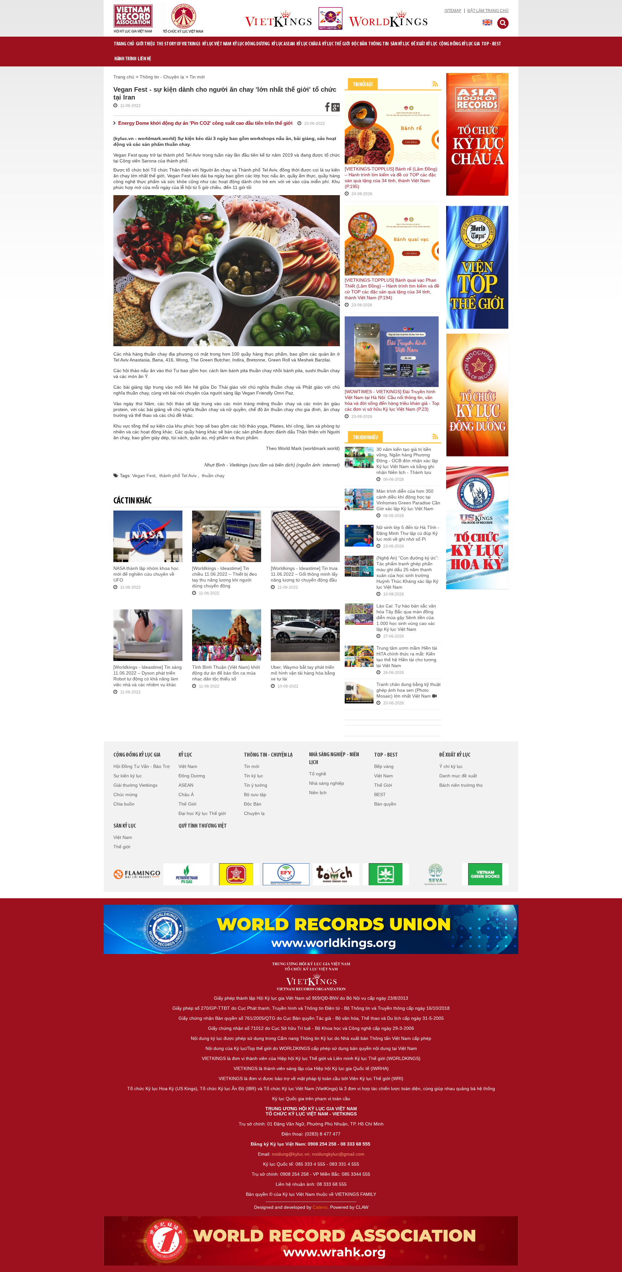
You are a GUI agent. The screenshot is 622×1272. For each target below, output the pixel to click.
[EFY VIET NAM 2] (286, 873)
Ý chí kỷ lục (451, 766)
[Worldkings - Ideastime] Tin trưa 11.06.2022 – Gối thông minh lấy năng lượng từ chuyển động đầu (304, 574)
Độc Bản (359, 44)
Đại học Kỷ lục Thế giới (202, 813)
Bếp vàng (384, 766)
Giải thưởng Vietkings (135, 785)
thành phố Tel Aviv (178, 475)
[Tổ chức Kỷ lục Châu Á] (477, 133)
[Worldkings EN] (311, 1241)
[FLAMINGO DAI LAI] (136, 873)
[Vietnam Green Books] (386, 873)
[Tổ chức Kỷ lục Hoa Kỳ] (477, 527)
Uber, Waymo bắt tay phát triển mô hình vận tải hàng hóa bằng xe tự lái (303, 673)
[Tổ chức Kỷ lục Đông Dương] (477, 394)
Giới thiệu (145, 44)
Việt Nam (188, 766)
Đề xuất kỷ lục (424, 44)
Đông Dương (192, 775)
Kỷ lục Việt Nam (216, 44)
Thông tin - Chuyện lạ (162, 76)
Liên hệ (144, 59)
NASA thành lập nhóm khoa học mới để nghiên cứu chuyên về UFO (146, 574)
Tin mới (197, 76)
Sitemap (452, 10)
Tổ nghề (317, 773)
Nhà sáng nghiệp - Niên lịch (334, 759)
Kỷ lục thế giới (336, 44)
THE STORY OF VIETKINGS (178, 44)
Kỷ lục (185, 755)
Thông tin (378, 44)
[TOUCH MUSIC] (336, 873)
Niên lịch (318, 792)
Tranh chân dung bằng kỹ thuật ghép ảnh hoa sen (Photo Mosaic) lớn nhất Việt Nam (408, 690)
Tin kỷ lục (253, 775)
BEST (380, 794)
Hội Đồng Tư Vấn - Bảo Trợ (141, 766)
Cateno (320, 1207)
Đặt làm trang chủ (488, 10)
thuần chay (213, 475)
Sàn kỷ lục (399, 44)
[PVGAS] (186, 873)
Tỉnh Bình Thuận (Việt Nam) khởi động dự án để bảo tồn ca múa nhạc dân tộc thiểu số (226, 673)
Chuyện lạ (254, 813)
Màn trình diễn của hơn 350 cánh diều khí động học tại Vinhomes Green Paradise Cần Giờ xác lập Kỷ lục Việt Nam (408, 500)
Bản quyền (385, 804)
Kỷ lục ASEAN (283, 44)
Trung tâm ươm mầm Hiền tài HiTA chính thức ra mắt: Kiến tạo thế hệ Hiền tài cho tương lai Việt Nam (406, 656)
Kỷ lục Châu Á (308, 44)
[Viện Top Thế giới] (477, 266)
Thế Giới (187, 804)
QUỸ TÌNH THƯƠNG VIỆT (203, 826)
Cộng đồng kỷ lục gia (459, 44)
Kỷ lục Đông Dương (251, 44)
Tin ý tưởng (255, 785)
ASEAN (186, 785)
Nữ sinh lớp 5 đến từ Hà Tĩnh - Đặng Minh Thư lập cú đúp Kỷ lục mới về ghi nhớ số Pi (407, 533)
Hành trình (125, 59)
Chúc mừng (125, 794)
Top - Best (491, 44)
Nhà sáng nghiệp (326, 783)
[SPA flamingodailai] (435, 873)
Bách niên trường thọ (461, 785)
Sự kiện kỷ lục (127, 775)
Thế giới (121, 846)
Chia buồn (123, 804)
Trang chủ (124, 44)
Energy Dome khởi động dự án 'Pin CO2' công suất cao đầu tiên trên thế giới (205, 123)
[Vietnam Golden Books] (236, 873)
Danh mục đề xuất (458, 775)
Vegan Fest (144, 475)
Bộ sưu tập (255, 794)
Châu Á (186, 794)
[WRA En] (311, 929)
